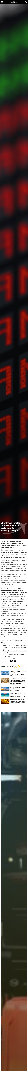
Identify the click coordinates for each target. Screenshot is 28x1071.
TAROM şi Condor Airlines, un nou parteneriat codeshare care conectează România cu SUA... (18, 674)
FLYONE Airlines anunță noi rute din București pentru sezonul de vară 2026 (17, 689)
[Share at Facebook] (11, 661)
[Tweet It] (15, 661)
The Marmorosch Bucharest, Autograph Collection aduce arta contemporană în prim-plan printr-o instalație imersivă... (18, 681)
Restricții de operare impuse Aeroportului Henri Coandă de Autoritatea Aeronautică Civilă (14, 647)
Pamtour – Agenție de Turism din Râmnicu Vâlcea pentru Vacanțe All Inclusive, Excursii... (18, 695)
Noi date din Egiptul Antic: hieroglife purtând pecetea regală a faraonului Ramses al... (17, 702)
